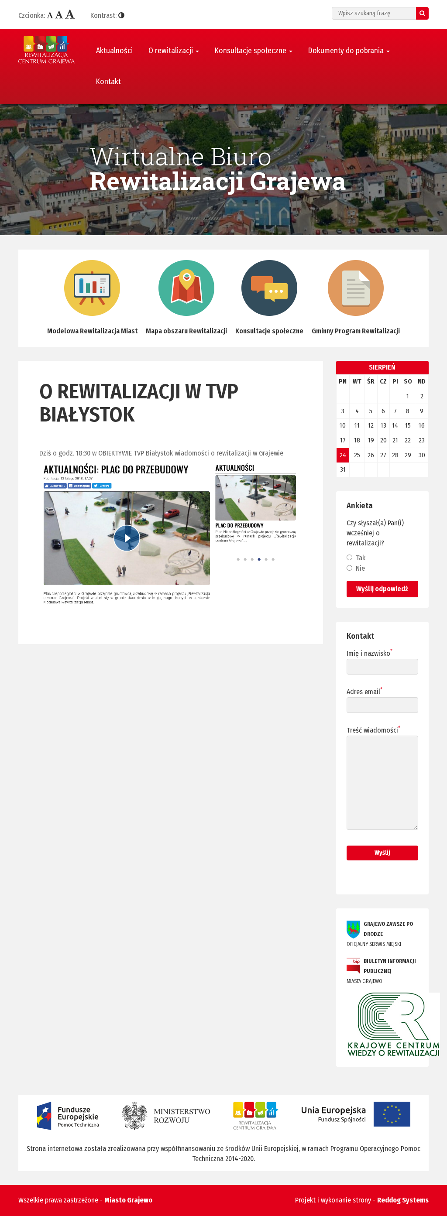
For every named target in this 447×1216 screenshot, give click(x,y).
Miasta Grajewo (381, 971)
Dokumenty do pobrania (346, 50)
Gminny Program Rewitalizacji (356, 331)
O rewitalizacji (171, 50)
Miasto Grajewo (128, 1200)
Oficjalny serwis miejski (380, 934)
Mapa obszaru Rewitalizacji (186, 331)
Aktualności (114, 50)
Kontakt (108, 81)
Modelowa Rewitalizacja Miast (92, 331)
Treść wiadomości (373, 730)
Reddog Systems (403, 1200)
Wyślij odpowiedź (382, 589)
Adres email (364, 691)
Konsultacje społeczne (251, 50)
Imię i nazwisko (369, 653)
